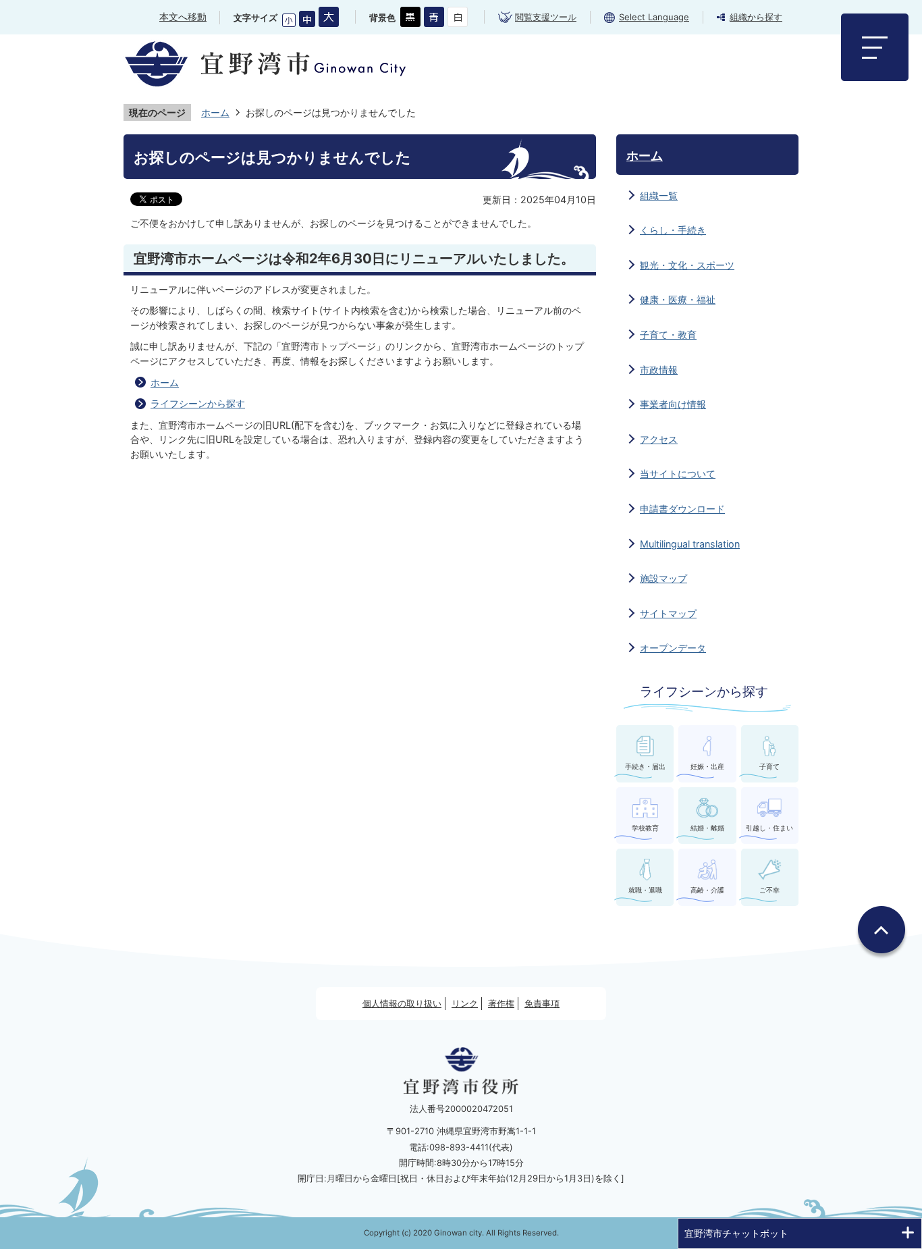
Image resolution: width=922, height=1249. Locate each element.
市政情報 (659, 369)
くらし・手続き (673, 230)
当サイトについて (677, 473)
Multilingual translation (690, 544)
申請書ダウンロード (682, 508)
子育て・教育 (668, 334)
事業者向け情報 (673, 404)
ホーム (215, 112)
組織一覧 (659, 195)
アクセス (659, 439)
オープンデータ (673, 648)
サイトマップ (668, 613)
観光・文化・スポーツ (687, 265)
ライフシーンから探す (198, 403)
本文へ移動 (183, 16)
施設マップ (663, 578)
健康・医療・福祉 (677, 299)
